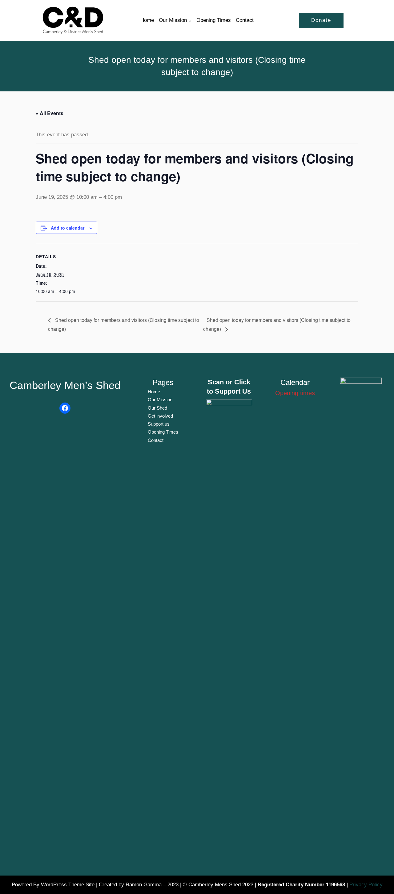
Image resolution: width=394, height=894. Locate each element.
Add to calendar (67, 228)
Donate (321, 20)
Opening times (295, 393)
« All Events (49, 113)
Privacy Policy (366, 885)
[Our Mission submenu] (189, 20)
